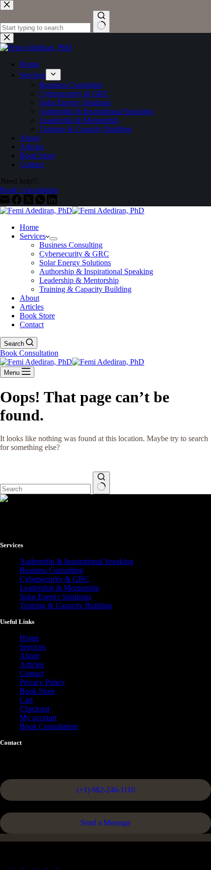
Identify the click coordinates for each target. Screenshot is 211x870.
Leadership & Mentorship (79, 280)
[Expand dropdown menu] (53, 238)
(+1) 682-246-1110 (106, 790)
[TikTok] (53, 865)
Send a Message (105, 822)
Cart (26, 700)
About (29, 298)
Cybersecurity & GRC (74, 254)
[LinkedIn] (64, 865)
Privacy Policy (42, 682)
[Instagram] (29, 865)
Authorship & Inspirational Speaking (96, 271)
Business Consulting (71, 245)
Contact (32, 324)
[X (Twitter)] (18, 865)
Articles (32, 307)
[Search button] (101, 483)
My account (38, 717)
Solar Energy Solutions (75, 262)
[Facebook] (6, 865)
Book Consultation (29, 353)
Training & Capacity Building (85, 289)
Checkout (35, 708)
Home (29, 227)
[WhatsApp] (41, 865)
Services (33, 236)
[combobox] (45, 489)
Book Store (37, 315)
